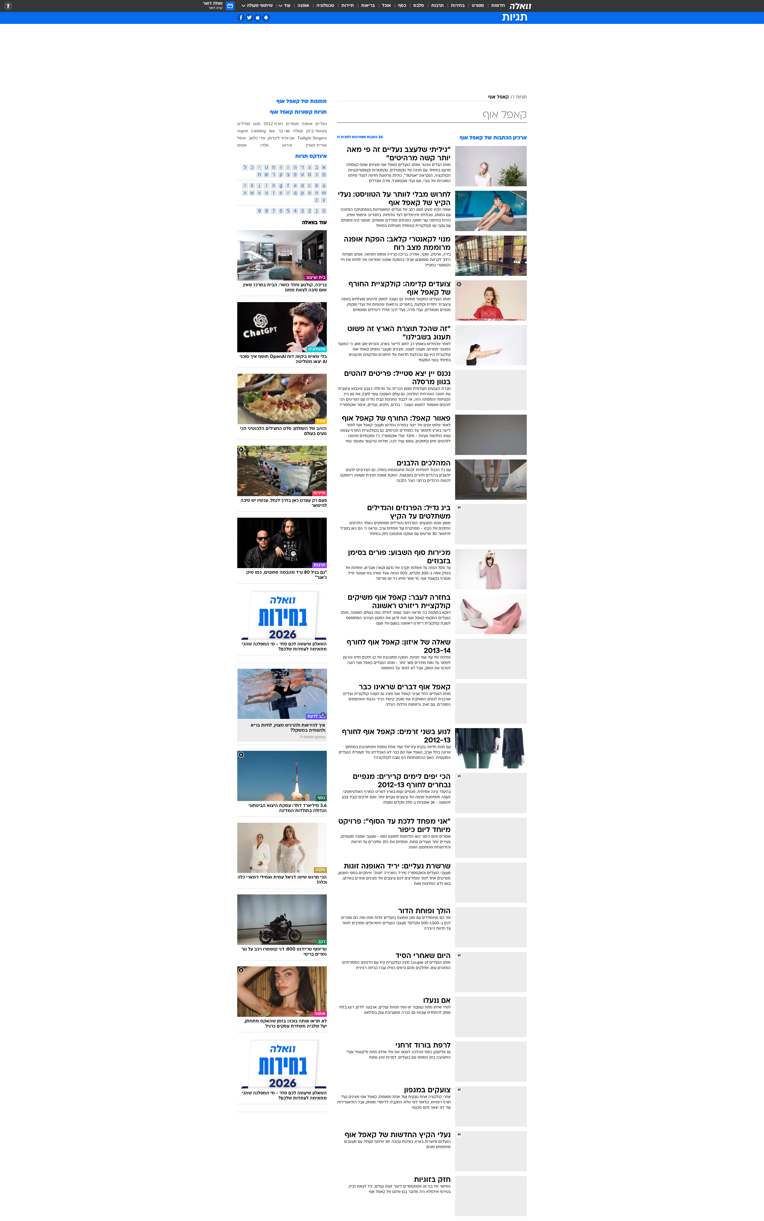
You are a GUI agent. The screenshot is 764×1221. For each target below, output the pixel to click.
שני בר (284, 130)
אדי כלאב (257, 138)
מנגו (257, 123)
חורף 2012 (273, 123)
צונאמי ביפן (316, 130)
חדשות (498, 6)
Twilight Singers (312, 138)
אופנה (303, 6)
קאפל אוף (498, 97)
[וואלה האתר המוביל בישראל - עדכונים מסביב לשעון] (520, 6)
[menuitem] (494, 6)
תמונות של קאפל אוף (301, 101)
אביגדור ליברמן (281, 138)
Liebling (258, 130)
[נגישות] (8, 6)
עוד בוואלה (314, 222)
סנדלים (243, 123)
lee (272, 130)
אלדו (264, 145)
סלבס (418, 6)
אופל (241, 138)
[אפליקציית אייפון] (257, 17)
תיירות (347, 6)
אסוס (242, 145)
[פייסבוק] (241, 17)
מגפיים (292, 123)
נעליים (321, 123)
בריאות (368, 6)
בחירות (458, 6)
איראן (287, 145)
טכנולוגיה (325, 6)
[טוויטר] (249, 17)
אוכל (386, 6)
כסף (402, 6)
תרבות (437, 6)
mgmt (242, 130)
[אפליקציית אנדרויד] (266, 17)
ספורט (478, 6)
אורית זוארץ (316, 145)
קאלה (298, 130)
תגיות (521, 97)
